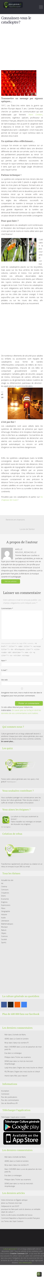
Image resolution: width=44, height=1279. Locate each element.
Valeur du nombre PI (21, 1043)
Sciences (4, 936)
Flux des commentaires (10, 1100)
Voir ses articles (11, 581)
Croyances (5, 893)
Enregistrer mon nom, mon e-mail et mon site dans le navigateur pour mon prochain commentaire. (21, 694)
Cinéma (4, 886)
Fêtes (3, 908)
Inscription (5, 1091)
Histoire (4, 914)
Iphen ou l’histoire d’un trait (11, 1203)
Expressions (5, 905)
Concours (4, 889)
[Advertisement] (22, 48)
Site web (4, 680)
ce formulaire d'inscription (23, 803)
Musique (4, 927)
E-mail (4, 670)
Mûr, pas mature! (20, 1076)
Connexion (5, 1094)
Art (2, 883)
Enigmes (4, 902)
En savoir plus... (7, 741)
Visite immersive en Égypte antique (14, 1200)
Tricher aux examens (23, 1057)
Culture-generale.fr (10, 1249)
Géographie (5, 911)
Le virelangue (17, 1053)
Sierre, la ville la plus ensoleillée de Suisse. (17, 1215)
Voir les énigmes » (6, 827)
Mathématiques (7, 924)
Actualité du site (7, 880)
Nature (3, 930)
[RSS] (17, 1004)
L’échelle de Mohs (19, 1034)
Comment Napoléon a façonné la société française (20, 1218)
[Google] (24, 1004)
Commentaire (7, 608)
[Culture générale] (13, 5)
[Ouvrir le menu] (41, 7)
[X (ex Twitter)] (10, 1004)
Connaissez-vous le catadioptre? (16, 19)
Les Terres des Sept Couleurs (12, 1221)
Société (4, 939)
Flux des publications (9, 1097)
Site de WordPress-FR (9, 1103)
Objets (3, 933)
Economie (5, 899)
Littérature (5, 921)
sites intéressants (25, 1262)
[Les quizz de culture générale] (18, 765)
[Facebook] (4, 1004)
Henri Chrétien (36, 114)
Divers (3, 896)
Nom (3, 660)
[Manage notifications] (38, 1274)
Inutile (3, 918)
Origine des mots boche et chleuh (30, 1067)
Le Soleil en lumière (21, 1039)
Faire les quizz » (11, 782)
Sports (3, 942)
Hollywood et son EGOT (10, 1206)
